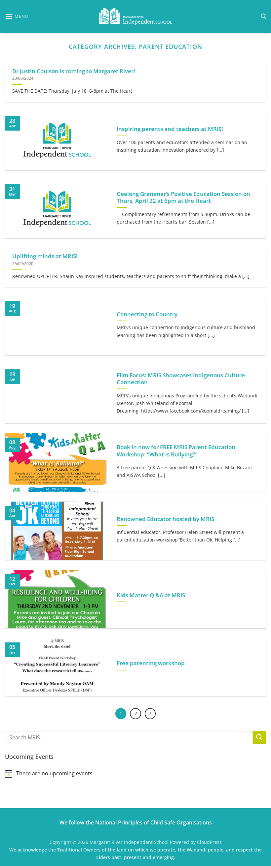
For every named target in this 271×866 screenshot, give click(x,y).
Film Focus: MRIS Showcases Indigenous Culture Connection (181, 379)
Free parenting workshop (151, 663)
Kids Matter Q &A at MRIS (151, 595)
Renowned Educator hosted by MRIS (165, 519)
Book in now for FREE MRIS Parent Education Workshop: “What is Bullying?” (176, 451)
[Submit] (259, 737)
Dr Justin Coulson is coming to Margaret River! (73, 71)
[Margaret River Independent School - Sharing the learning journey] (135, 16)
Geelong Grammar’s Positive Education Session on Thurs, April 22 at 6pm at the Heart (183, 197)
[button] (16, 16)
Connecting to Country (147, 314)
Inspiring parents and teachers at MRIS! (170, 129)
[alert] (135, 773)
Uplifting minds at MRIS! (45, 256)
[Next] (150, 713)
